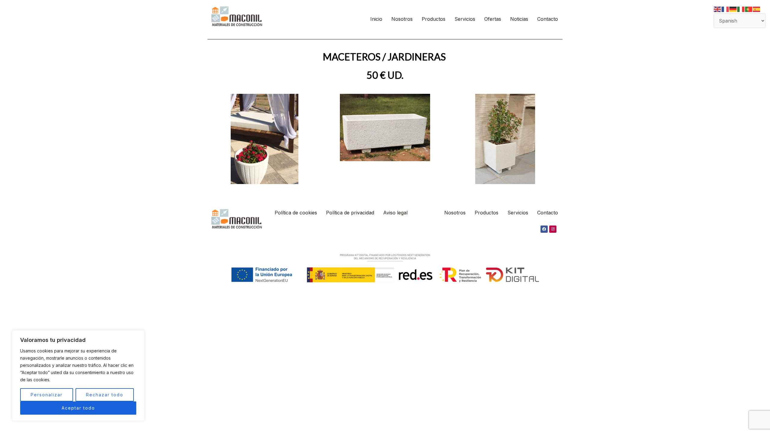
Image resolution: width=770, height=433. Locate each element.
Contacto (547, 19)
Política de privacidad (350, 213)
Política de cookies (296, 213)
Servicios (464, 19)
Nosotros (402, 19)
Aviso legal (395, 213)
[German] (733, 9)
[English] (718, 9)
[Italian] (741, 9)
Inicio (376, 19)
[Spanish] (757, 9)
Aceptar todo (78, 407)
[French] (725, 9)
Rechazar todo (104, 394)
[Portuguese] (749, 9)
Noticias (519, 19)
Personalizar (47, 394)
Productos (433, 19)
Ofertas (492, 19)
